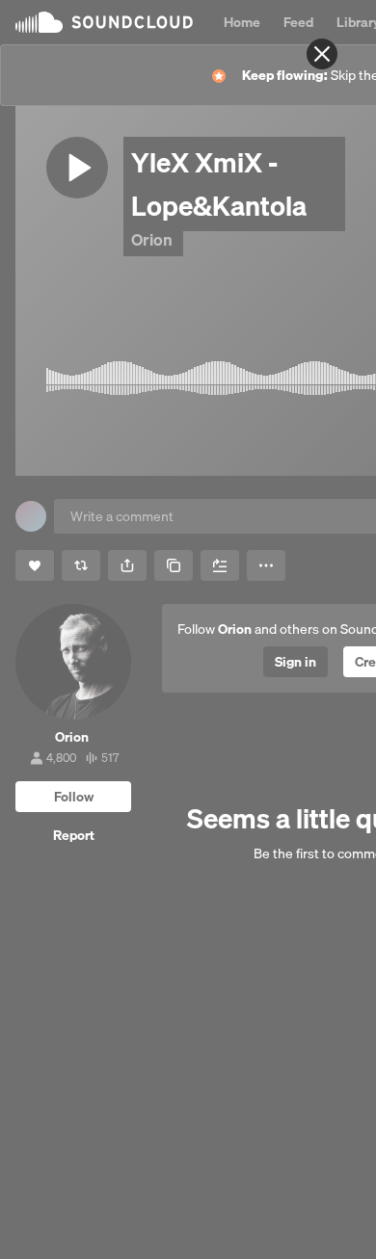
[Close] (322, 54)
